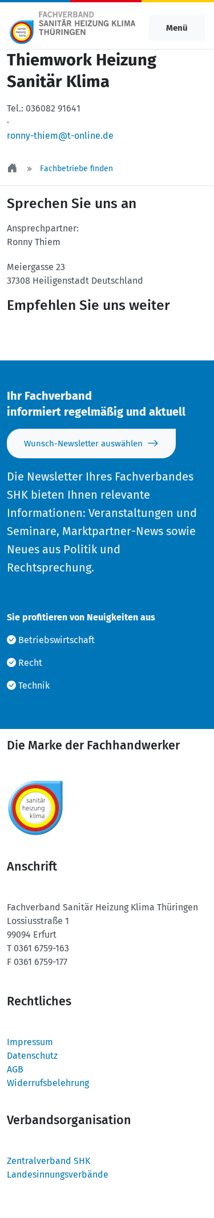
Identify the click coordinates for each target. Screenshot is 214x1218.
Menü (177, 28)
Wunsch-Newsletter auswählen (83, 443)
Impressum (30, 1042)
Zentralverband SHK (48, 1160)
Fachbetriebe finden (76, 168)
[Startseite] (13, 168)
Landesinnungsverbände (57, 1174)
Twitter (37, 337)
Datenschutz (32, 1055)
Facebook (106, 337)
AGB (15, 1069)
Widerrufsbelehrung (48, 1083)
